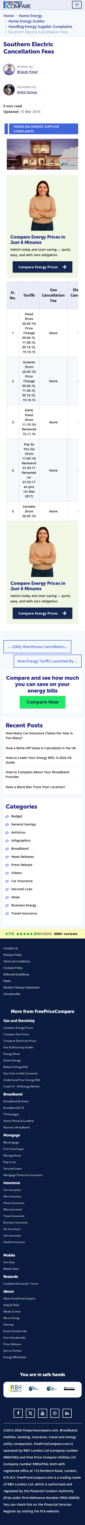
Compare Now (42, 702)
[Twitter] (30, 1413)
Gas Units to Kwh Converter (20, 1073)
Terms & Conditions (16, 961)
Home (8, 15)
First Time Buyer (13, 1149)
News (15, 897)
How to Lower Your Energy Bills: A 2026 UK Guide (39, 760)
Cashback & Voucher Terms (20, 1284)
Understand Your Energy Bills (21, 1080)
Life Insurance (12, 1235)
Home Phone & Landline (18, 1121)
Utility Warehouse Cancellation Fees (39, 646)
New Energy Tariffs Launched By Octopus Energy (49, 661)
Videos (16, 873)
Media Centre (12, 1311)
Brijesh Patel (27, 71)
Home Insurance (13, 1203)
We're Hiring (11, 1318)
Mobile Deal (11, 1269)
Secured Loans (12, 1168)
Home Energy (30, 15)
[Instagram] (54, 1413)
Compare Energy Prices (38, 267)
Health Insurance (14, 1242)
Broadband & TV (13, 1108)
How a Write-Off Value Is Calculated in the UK (41, 748)
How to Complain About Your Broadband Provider (37, 774)
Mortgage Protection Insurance (23, 1175)
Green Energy (12, 1060)
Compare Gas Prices (16, 1034)
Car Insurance (22, 881)
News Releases (22, 856)
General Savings (23, 824)
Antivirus (18, 832)
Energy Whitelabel (14, 1357)
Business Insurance (15, 1222)
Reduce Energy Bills (15, 1067)
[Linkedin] (67, 1413)
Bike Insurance (12, 1209)
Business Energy (23, 905)
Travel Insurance (24, 913)
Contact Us (10, 948)
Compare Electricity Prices (19, 1041)
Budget (16, 816)
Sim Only (9, 1262)
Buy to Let (9, 1162)
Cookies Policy (13, 968)
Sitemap (8, 1324)
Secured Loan (21, 889)
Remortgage (11, 1142)
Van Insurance (12, 1196)
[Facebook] (18, 1413)
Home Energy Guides (26, 21)
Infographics (21, 840)
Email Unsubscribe (15, 1331)
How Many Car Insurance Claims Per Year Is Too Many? (39, 735)
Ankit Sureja (27, 92)
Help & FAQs (11, 1305)
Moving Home (12, 1155)
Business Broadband (16, 1127)
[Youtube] (42, 1413)
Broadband (20, 848)
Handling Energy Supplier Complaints (40, 26)
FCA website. (50, 1511)
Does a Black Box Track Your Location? (35, 787)
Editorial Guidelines (16, 974)
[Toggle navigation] (77, 5)
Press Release (21, 865)
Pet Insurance (12, 1229)
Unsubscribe (11, 994)
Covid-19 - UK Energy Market (21, 1086)
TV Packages (11, 1114)
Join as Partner (12, 1351)
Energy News (11, 1054)
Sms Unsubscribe (14, 1337)
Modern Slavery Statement (21, 987)
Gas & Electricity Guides (18, 1047)
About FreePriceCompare (19, 1298)
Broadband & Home (16, 1101)
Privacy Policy (12, 955)
